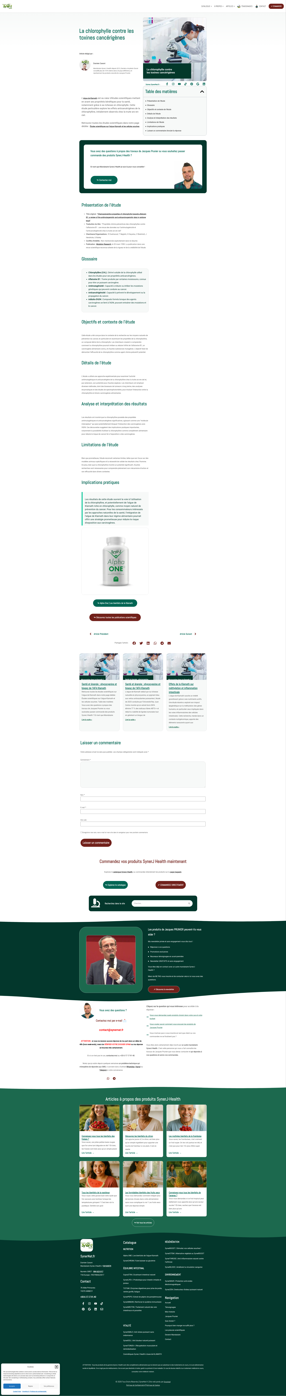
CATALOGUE (206, 6)
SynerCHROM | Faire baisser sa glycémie (139, 1261)
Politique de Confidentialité (135, 1385)
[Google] (198, 84)
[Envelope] (101, 1309)
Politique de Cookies (153, 1385)
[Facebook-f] (167, 84)
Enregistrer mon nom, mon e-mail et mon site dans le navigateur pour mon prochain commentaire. (115, 832)
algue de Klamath (90, 98)
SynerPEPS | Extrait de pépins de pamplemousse (142, 1297)
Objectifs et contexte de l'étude (159, 109)
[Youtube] (179, 84)
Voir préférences (49, 1386)
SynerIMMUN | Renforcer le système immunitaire (142, 1302)
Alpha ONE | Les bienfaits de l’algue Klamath (140, 1256)
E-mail (83, 807)
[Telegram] (114, 1078)
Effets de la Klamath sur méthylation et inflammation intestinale (183, 688)
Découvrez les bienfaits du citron (139, 1136)
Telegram (103, 1070)
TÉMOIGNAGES (246, 6)
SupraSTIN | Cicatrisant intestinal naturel (139, 1275)
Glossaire (151, 105)
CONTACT (262, 6)
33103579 (107, 1266)
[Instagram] (173, 84)
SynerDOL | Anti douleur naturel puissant (139, 1341)
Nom (82, 795)
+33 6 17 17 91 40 (88, 1297)
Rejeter (30, 1386)
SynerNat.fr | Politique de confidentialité (34, 1391)
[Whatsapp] (108, 1078)
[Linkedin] (204, 84)
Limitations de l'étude (155, 122)
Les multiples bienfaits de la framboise (185, 1136)
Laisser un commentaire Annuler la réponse (164, 131)
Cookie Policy (17, 1391)
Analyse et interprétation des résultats (162, 118)
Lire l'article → (88, 1152)
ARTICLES (230, 6)
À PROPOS (218, 6)
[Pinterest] (191, 84)
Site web (83, 820)
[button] (56, 1367)
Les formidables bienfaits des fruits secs (142, 1192)
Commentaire (85, 760)
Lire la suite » (87, 720)
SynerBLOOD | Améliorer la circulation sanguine (183, 1267)
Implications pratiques (156, 126)
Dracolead (167, 1382)
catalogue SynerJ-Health (122, 872)
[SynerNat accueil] (7, 6)
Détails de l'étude (154, 114)
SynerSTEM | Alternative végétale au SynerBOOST (184, 1253)
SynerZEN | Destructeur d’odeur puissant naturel (184, 1290)
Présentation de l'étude (156, 101)
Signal (137, 1067)
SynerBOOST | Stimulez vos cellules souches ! (183, 1248)
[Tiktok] (185, 84)
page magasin (175, 872)
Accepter (12, 1386)
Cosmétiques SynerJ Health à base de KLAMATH (142, 1354)
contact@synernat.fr (111, 1029)
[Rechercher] (189, 903)
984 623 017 (98, 1272)
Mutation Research (103, 244)
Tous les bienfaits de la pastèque (96, 1192)
